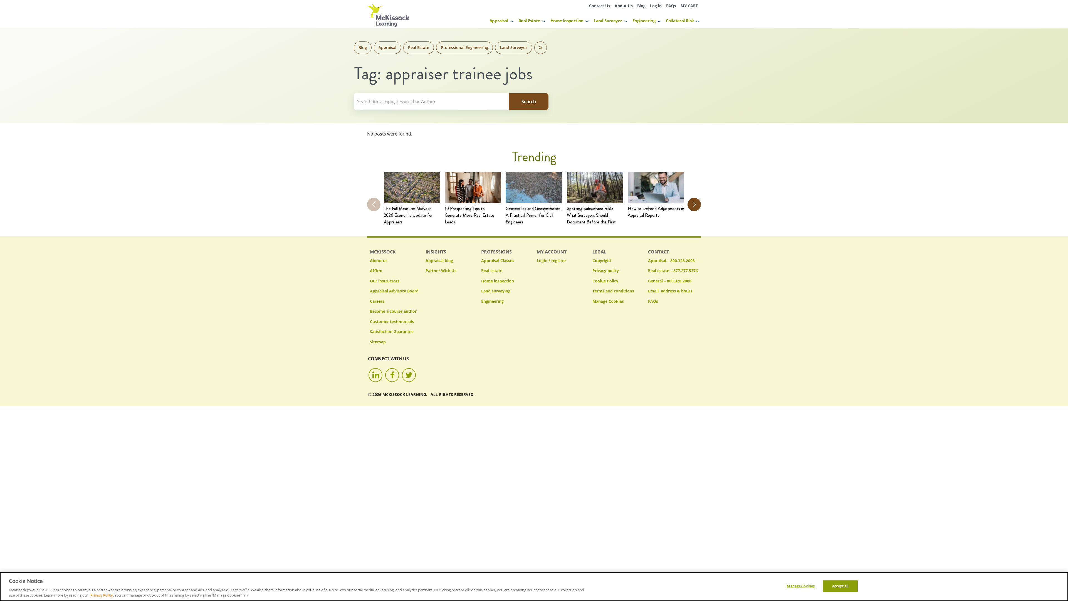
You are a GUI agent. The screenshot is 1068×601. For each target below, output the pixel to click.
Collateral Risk (680, 20)
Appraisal (499, 20)
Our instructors (384, 281)
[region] (534, 586)
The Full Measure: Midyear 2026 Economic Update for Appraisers (408, 215)
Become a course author (393, 311)
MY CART (689, 5)
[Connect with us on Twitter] (409, 375)
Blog (641, 5)
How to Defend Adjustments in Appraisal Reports (656, 211)
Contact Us (599, 5)
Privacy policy (605, 270)
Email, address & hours (670, 291)
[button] (694, 204)
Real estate (491, 270)
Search (540, 47)
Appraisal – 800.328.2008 (671, 260)
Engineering (643, 20)
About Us (624, 5)
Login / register (551, 260)
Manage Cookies (608, 301)
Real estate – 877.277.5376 (673, 270)
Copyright (601, 260)
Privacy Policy (101, 595)
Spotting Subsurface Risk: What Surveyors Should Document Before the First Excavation (591, 215)
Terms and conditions (613, 291)
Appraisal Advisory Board (394, 291)
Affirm (376, 270)
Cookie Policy (605, 281)
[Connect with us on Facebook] (392, 375)
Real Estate (529, 20)
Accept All (840, 585)
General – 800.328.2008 (669, 281)
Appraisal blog (439, 260)
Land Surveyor (608, 20)
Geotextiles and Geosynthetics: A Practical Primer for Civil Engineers (534, 215)
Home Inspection (567, 20)
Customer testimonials (392, 321)
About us (378, 260)
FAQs (671, 5)
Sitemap (378, 341)
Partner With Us (441, 270)
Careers (377, 301)
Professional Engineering (464, 47)
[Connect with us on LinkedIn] (375, 375)
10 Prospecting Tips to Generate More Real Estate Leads (469, 215)
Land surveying (495, 291)
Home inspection (497, 281)
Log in (656, 5)
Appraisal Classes (497, 260)
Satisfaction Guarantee (392, 331)
